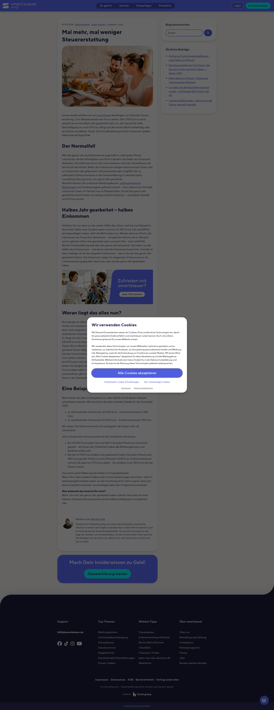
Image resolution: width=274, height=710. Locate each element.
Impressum (126, 388)
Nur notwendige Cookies (157, 382)
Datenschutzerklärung (143, 388)
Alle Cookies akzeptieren (137, 373)
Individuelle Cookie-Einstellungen (121, 382)
